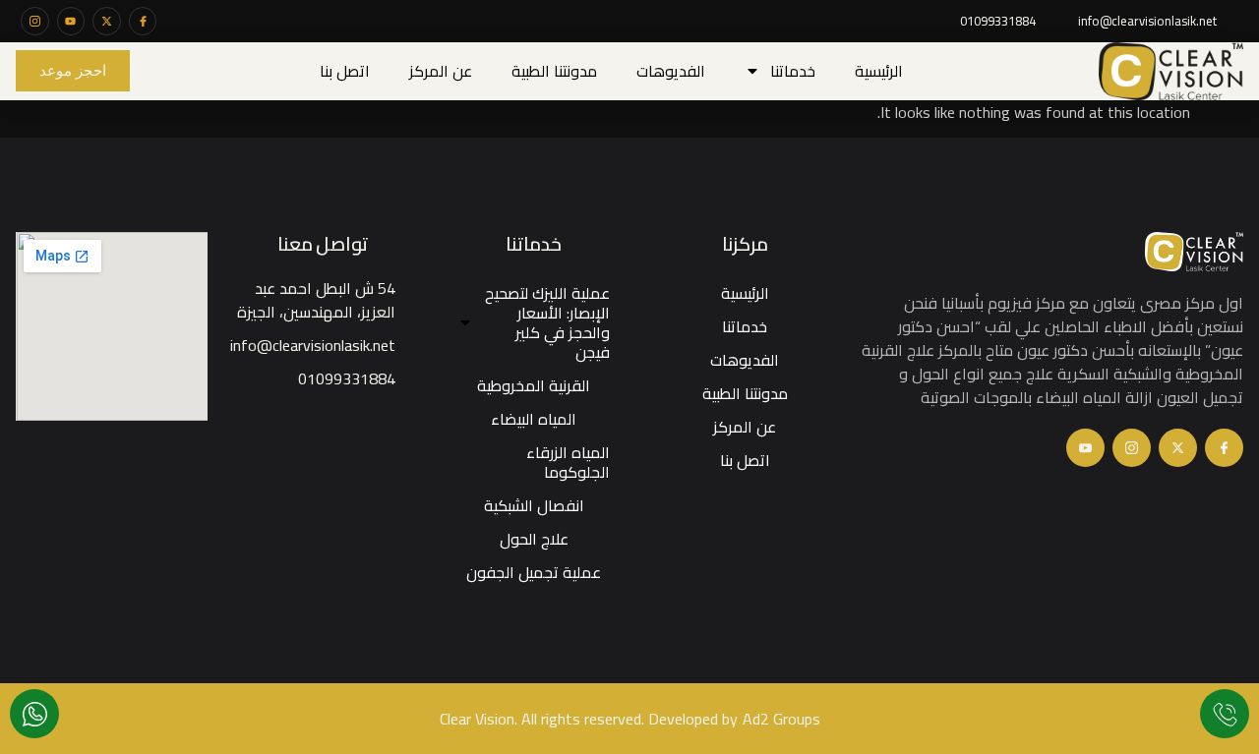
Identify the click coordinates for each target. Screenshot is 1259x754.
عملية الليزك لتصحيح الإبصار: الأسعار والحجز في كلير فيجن (547, 322)
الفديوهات (670, 71)
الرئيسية (879, 71)
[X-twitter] (106, 21)
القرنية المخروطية (533, 385)
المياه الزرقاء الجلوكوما (568, 462)
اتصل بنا (345, 71)
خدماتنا (792, 71)
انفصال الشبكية (534, 505)
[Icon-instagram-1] (35, 21)
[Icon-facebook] (143, 21)
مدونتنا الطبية (554, 71)
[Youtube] (71, 21)
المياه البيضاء (533, 419)
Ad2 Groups (781, 718)
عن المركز (440, 71)
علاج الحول (534, 538)
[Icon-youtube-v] (1085, 448)
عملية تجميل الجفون (533, 572)
